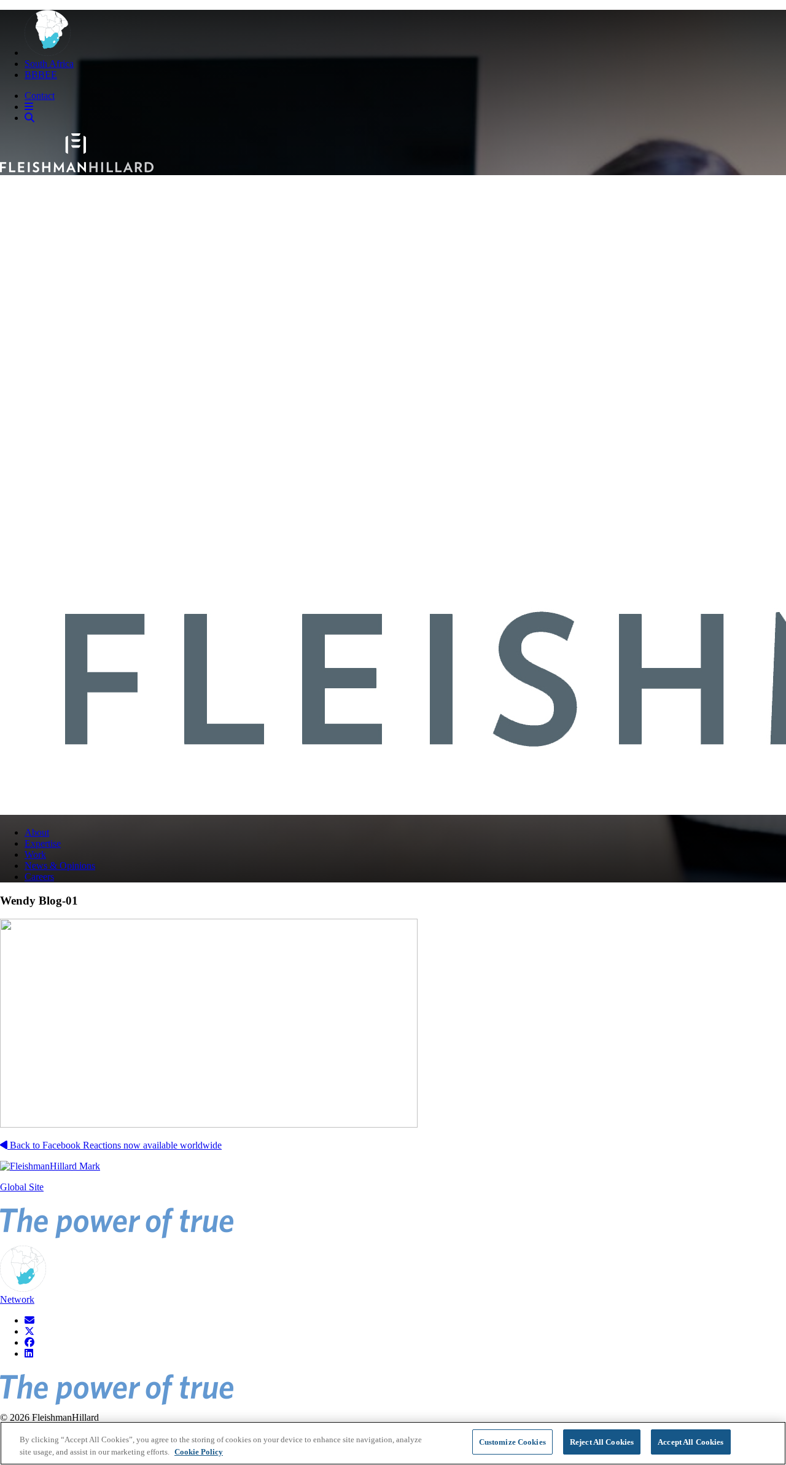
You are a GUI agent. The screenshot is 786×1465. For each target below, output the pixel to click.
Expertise (43, 843)
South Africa (49, 63)
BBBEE (41, 74)
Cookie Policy (198, 1451)
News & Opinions (60, 865)
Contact (40, 95)
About (37, 832)
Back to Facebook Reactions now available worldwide (114, 1145)
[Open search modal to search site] (29, 117)
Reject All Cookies (602, 1442)
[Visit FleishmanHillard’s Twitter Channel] (29, 1331)
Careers (39, 876)
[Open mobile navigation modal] (29, 106)
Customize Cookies (512, 1442)
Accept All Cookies (690, 1442)
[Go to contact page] (29, 1320)
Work (35, 854)
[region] (393, 1443)
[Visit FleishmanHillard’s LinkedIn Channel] (29, 1353)
